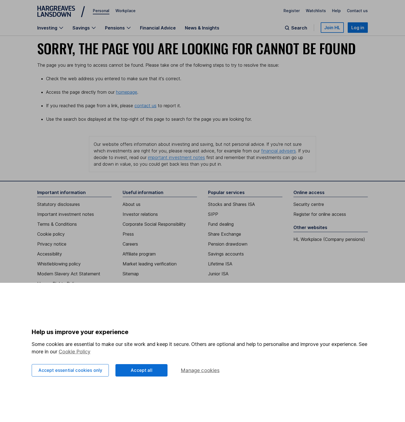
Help (336, 10)
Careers (130, 244)
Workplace (125, 10)
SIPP (213, 214)
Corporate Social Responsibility (154, 224)
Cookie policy (51, 234)
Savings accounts (226, 254)
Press (128, 234)
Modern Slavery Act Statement (68, 273)
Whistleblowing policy (59, 264)
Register (292, 10)
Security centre (308, 204)
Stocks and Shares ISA (231, 204)
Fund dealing (221, 224)
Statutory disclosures (58, 204)
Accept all (141, 370)
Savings (81, 28)
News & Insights (202, 28)
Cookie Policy (74, 351)
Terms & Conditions (57, 224)
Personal (101, 10)
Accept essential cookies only (70, 370)
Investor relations (140, 214)
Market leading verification (150, 264)
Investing (47, 28)
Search (299, 28)
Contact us (357, 10)
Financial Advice (158, 28)
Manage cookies (200, 370)
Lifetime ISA (220, 264)
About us (132, 204)
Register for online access (319, 214)
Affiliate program (139, 254)
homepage (126, 92)
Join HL (332, 27)
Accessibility (49, 254)
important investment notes (176, 157)
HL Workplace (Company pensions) (329, 239)
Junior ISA (218, 273)
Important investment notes (65, 214)
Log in (357, 27)
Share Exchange (224, 234)
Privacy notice (51, 244)
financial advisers (278, 151)
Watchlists (316, 10)
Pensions (115, 28)
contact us (145, 105)
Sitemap (131, 273)
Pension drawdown (227, 244)
